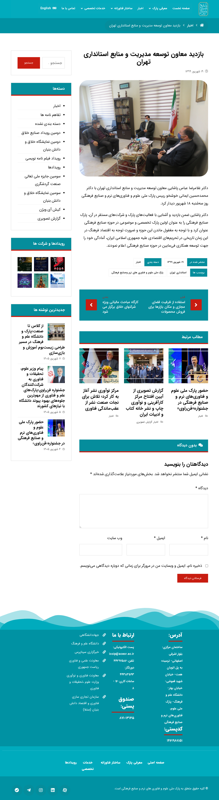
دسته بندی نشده (48, 124)
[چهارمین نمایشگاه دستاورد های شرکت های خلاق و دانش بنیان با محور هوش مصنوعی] (25, 280)
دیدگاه (201, 488)
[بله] (16, 790)
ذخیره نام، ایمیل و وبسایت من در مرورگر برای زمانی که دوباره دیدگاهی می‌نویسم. (141, 566)
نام (204, 538)
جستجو (28, 63)
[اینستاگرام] (40, 790)
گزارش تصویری (144, 422)
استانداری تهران (178, 273)
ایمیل (159, 538)
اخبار (138, 262)
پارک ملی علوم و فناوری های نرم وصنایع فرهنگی (137, 273)
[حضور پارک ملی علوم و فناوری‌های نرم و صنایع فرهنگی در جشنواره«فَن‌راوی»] (56, 428)
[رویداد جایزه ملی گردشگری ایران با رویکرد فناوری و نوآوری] (41, 280)
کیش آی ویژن (50, 210)
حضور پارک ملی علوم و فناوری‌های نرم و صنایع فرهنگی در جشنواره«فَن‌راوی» (41, 433)
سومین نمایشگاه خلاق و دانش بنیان (42, 197)
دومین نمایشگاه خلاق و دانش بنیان (43, 145)
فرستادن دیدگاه (192, 578)
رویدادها (54, 167)
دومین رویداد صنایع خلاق (41, 133)
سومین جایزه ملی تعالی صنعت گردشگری (43, 180)
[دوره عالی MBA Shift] (41, 264)
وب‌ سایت (114, 538)
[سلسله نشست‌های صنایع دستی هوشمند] (25, 264)
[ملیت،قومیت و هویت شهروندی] (57, 264)
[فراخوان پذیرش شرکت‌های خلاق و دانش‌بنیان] (57, 280)
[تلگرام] (28, 790)
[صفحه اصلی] (202, 25)
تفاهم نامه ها (50, 115)
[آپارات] (64, 790)
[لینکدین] (52, 790)
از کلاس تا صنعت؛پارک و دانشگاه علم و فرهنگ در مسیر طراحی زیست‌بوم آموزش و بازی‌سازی (42, 339)
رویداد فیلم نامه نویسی (43, 158)
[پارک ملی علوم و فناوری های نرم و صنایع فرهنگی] (203, 9)
